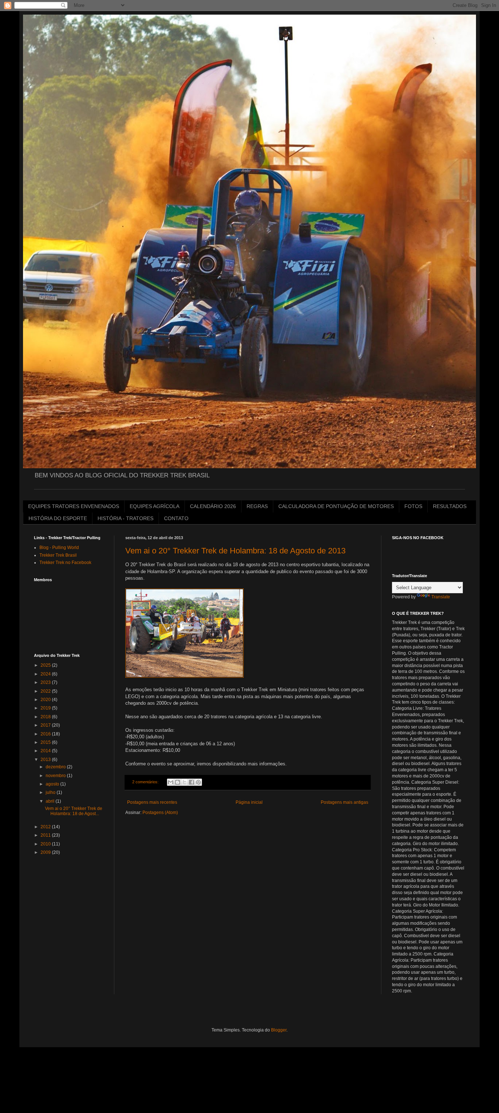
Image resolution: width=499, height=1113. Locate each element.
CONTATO (176, 518)
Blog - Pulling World (59, 547)
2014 (46, 750)
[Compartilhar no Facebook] (191, 782)
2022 (46, 691)
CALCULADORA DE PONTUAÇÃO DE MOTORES (336, 506)
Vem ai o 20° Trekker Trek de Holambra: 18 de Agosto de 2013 (235, 550)
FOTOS (413, 506)
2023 (46, 682)
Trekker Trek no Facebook (65, 562)
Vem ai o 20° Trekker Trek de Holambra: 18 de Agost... (73, 811)
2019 (46, 708)
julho (51, 792)
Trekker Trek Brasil (58, 555)
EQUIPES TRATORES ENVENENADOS (73, 506)
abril (51, 801)
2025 (46, 665)
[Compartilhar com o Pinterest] (198, 782)
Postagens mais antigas (344, 802)
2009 (46, 852)
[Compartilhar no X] (184, 782)
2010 (46, 844)
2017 (46, 725)
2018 (46, 716)
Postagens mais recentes (152, 802)
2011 (46, 835)
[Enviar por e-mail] (170, 782)
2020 (46, 699)
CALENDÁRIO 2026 (213, 506)
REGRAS (257, 506)
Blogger (278, 1030)
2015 (46, 742)
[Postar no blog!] (177, 782)
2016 (46, 734)
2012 (46, 826)
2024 (46, 674)
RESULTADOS (449, 506)
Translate (440, 596)
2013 (46, 759)
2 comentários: (146, 782)
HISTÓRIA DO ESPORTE (57, 518)
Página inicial (249, 802)
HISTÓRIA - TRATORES (125, 518)
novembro (56, 775)
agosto (53, 784)
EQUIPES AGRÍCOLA (154, 506)
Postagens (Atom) (160, 812)
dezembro (56, 766)
